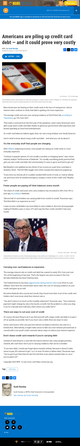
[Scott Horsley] (6, 390)
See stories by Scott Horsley (26, 395)
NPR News (12, 369)
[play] (5, 10)
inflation (11, 149)
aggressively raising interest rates (43, 283)
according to (16, 193)
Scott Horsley (13, 48)
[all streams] (77, 10)
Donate (71, 3)
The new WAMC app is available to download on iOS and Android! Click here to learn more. (40, 17)
